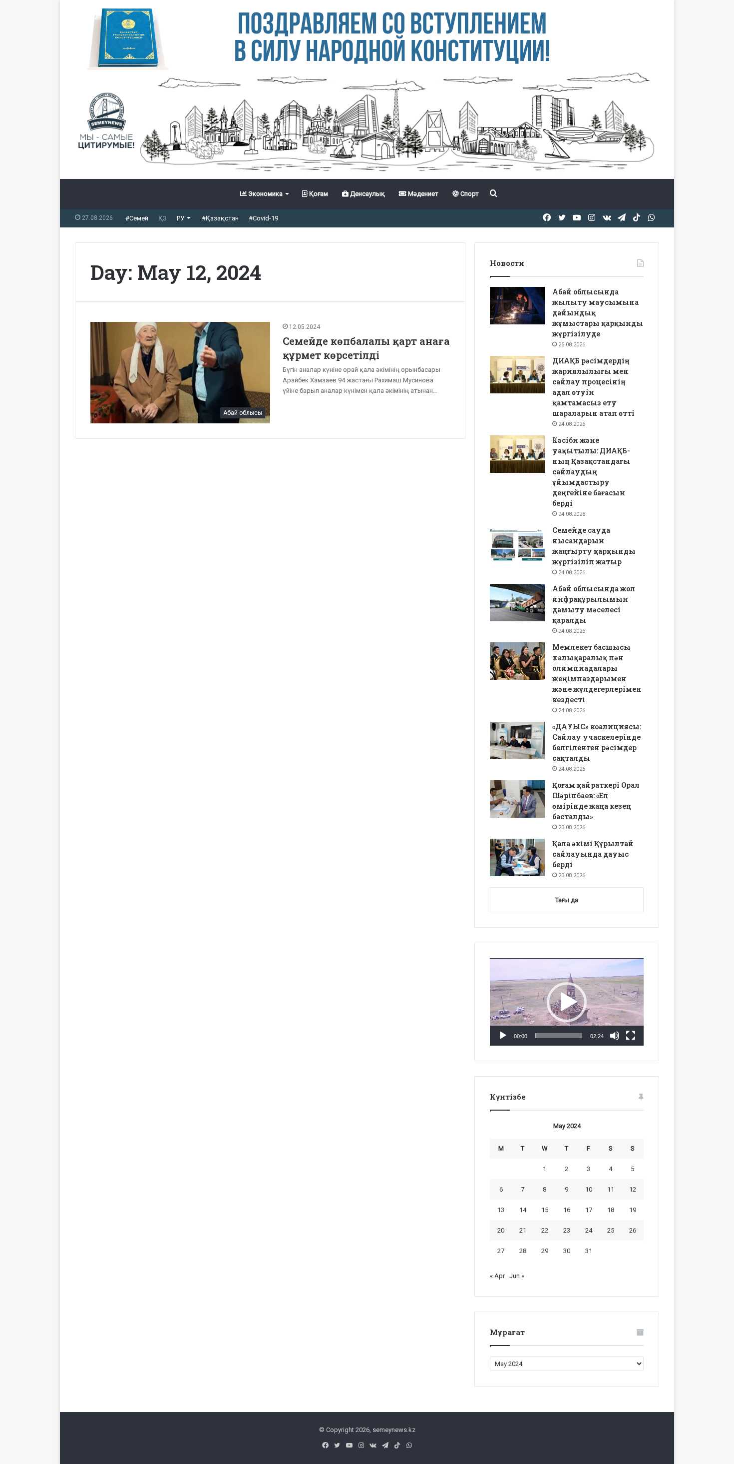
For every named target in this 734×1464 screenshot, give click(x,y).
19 (632, 1210)
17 (588, 1210)
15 (544, 1210)
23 (566, 1230)
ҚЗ (162, 218)
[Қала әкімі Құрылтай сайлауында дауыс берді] (517, 857)
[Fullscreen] (631, 1036)
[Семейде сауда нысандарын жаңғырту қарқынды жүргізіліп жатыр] (517, 544)
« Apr (497, 1276)
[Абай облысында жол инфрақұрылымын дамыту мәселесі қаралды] (517, 602)
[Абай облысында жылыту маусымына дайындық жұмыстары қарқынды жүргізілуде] (517, 305)
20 (500, 1230)
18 (610, 1210)
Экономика (265, 193)
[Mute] (615, 1036)
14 (522, 1210)
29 (544, 1251)
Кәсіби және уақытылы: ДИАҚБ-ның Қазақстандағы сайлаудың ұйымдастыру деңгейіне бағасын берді (591, 471)
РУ (180, 218)
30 (566, 1251)
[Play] (503, 1036)
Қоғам (318, 193)
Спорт (469, 193)
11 (610, 1189)
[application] (567, 1002)
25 (610, 1230)
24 (588, 1230)
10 (588, 1189)
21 (522, 1230)
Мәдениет (422, 193)
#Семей (136, 218)
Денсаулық (367, 193)
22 (544, 1230)
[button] (567, 1002)
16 (566, 1210)
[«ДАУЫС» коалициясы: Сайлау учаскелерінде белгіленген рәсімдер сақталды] (517, 740)
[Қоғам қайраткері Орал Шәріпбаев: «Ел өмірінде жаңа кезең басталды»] (517, 799)
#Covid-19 (263, 218)
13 (500, 1210)
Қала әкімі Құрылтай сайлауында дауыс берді (593, 854)
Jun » (516, 1276)
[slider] (558, 1035)
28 (522, 1251)
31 (588, 1251)
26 (632, 1230)
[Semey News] (367, 124)
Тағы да (566, 900)
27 (500, 1251)
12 (632, 1189)
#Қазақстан (220, 218)
